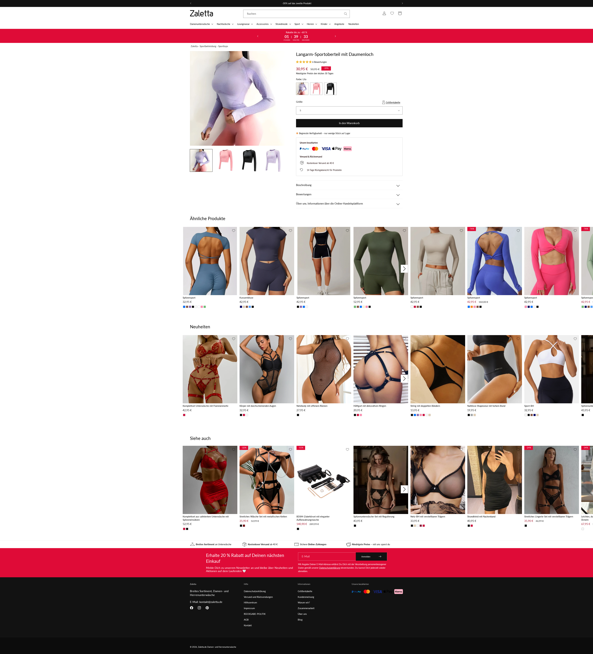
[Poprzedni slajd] (257, 36)
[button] (201, 23)
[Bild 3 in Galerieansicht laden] (249, 160)
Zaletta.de (202, 647)
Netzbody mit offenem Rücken (311, 405)
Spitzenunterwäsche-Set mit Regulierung (373, 516)
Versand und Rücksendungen (258, 596)
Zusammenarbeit (306, 608)
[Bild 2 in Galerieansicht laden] (225, 160)
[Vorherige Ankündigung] (190, 3)
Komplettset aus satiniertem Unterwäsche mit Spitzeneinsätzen (206, 518)
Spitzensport (189, 297)
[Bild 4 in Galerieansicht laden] (273, 160)
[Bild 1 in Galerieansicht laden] (201, 160)
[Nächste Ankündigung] (402, 3)
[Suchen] (346, 14)
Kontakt (248, 625)
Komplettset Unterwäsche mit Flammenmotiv (205, 405)
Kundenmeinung (306, 596)
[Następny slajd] (335, 36)
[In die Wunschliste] (233, 230)
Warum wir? (304, 602)
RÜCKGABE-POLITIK (255, 613)
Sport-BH (529, 405)
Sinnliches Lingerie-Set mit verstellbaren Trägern (548, 516)
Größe (299, 101)
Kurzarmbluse (246, 297)
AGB (246, 619)
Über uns (302, 613)
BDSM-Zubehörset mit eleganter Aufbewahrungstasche (313, 518)
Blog (300, 619)
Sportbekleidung (208, 46)
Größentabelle (393, 102)
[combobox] (296, 14)
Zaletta (194, 46)
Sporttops (223, 46)
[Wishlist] (392, 13)
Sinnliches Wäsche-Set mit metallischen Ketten (263, 516)
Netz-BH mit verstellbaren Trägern (427, 516)
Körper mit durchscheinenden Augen (258, 405)
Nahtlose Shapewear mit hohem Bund (486, 405)
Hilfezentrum (250, 602)
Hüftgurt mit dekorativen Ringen (369, 405)
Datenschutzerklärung (329, 567)
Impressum (249, 608)
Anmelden (365, 556)
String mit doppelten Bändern (425, 405)
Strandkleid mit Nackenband (481, 516)
